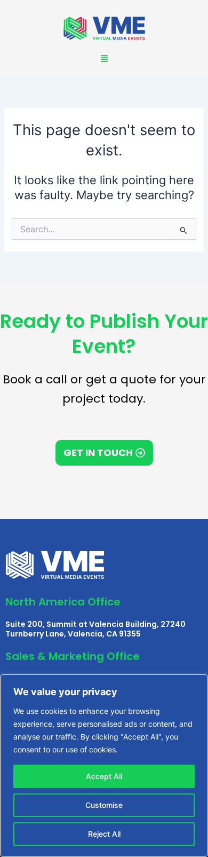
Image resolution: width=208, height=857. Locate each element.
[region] (104, 765)
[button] (104, 58)
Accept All (104, 776)
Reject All (104, 833)
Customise (104, 804)
